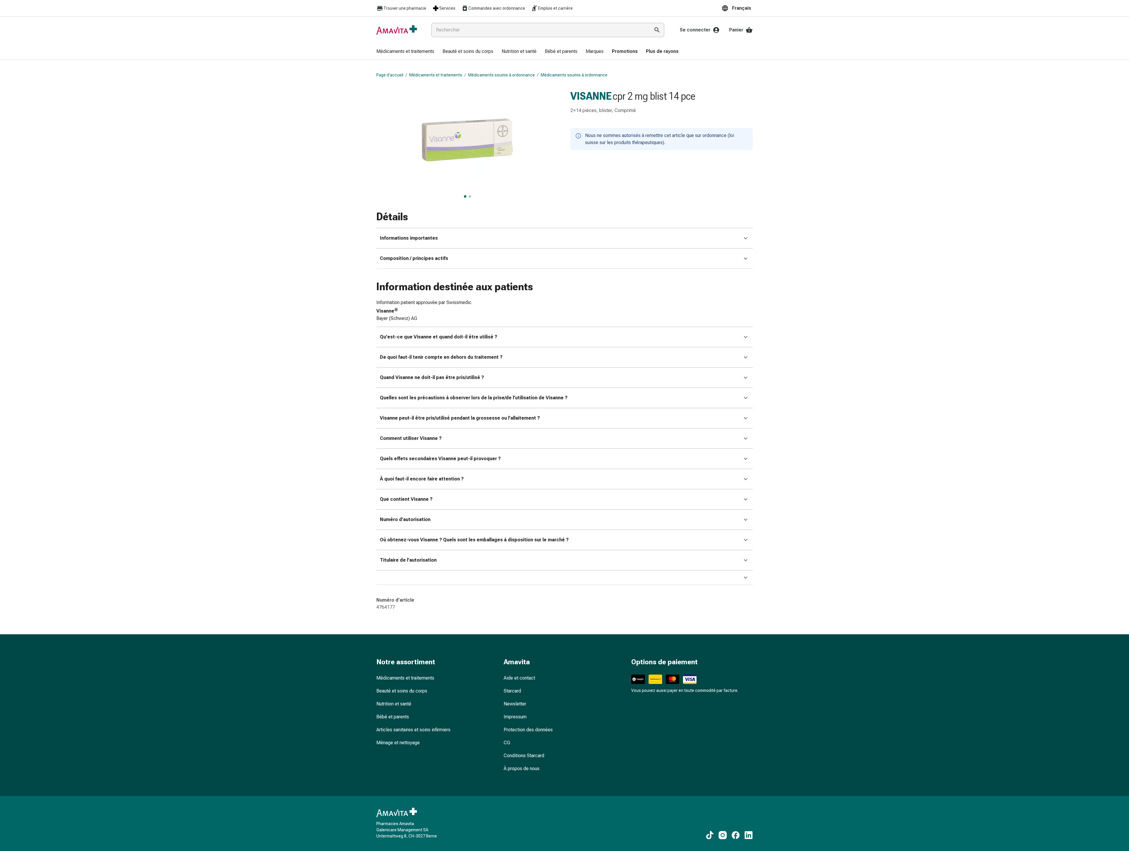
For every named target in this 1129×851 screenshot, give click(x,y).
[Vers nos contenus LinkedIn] (748, 835)
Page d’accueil (389, 75)
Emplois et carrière (555, 8)
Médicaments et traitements (435, 75)
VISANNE (591, 96)
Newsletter (515, 704)
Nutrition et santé (393, 704)
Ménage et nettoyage (398, 742)
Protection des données (528, 729)
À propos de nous (522, 768)
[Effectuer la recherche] (657, 30)
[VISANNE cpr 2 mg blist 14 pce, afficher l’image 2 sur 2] (470, 196)
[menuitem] (405, 52)
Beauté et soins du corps (401, 691)
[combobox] (539, 30)
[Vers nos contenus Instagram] (723, 835)
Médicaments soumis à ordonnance (501, 75)
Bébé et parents (392, 717)
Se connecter (695, 30)
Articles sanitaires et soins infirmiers (413, 729)
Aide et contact (519, 678)
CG (507, 742)
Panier (736, 30)
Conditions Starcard (524, 755)
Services (447, 8)
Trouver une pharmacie (404, 8)
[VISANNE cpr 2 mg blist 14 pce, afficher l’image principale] (465, 196)
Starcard (512, 691)
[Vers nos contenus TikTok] (710, 835)
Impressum (515, 717)
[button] (737, 8)
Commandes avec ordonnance (496, 8)
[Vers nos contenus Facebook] (735, 835)
